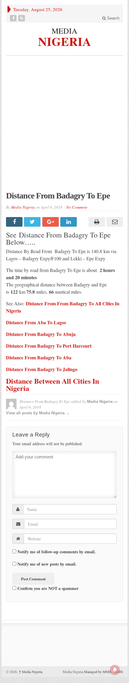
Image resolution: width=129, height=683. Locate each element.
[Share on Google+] (51, 222)
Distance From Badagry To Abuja (41, 334)
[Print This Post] (96, 222)
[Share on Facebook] (15, 222)
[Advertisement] (64, 126)
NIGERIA (64, 40)
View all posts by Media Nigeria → (38, 413)
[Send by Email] (114, 222)
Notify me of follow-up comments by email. (56, 552)
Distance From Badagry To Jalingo (41, 369)
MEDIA (64, 31)
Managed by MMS (97, 671)
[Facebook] (14, 18)
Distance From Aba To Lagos (36, 322)
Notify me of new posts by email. (46, 564)
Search (112, 18)
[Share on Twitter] (33, 222)
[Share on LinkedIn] (69, 222)
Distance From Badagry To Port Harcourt (49, 345)
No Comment (76, 207)
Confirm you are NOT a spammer (47, 588)
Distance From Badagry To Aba (38, 357)
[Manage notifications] (115, 670)
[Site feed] (22, 18)
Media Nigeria (23, 207)
